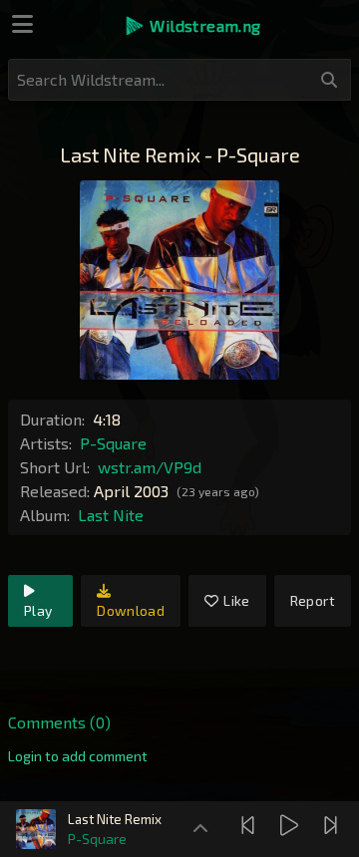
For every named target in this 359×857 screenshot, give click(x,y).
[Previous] (250, 825)
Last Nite (111, 514)
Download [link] (131, 610)
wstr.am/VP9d (149, 466)
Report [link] (312, 600)
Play (38, 610)
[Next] (333, 825)
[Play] (291, 825)
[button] (192, 26)
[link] (78, 756)
